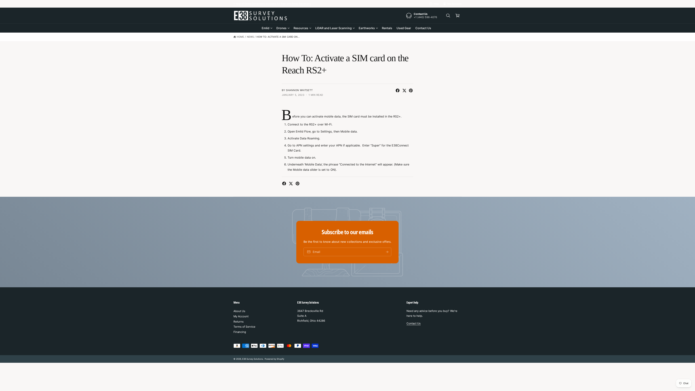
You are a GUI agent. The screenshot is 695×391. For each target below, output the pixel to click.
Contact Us (414, 323)
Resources (301, 28)
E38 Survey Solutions (252, 359)
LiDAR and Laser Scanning (333, 28)
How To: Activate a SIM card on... (278, 36)
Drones (281, 28)
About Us (239, 311)
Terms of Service (244, 326)
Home (240, 36)
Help (436, 3)
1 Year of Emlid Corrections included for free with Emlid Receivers (272, 3)
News (250, 36)
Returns (238, 321)
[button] (448, 15)
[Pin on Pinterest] (410, 90)
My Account (454, 3)
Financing (239, 332)
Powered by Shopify (274, 359)
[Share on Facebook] (397, 90)
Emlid (265, 28)
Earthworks (367, 28)
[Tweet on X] (404, 90)
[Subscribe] (387, 252)
